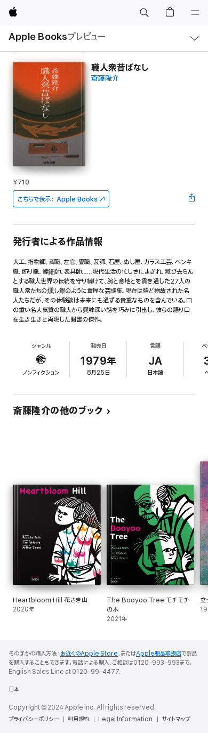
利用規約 (78, 719)
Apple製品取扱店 (158, 653)
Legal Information (125, 719)
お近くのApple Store (89, 653)
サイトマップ (176, 719)
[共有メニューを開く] (192, 199)
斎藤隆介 (105, 78)
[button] (144, 13)
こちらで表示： (58, 199)
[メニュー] (195, 13)
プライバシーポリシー (34, 719)
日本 (14, 689)
